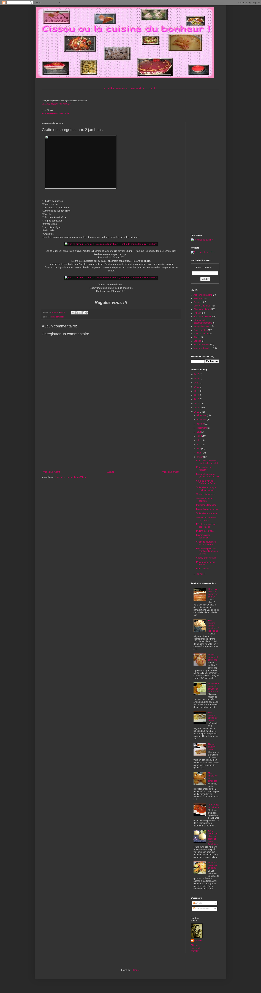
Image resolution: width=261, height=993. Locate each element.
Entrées (197, 313)
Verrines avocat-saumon (204, 499)
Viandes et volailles (203, 348)
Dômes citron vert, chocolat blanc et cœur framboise (213, 837)
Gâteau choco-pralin (206, 558)
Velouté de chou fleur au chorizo (206, 518)
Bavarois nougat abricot (207, 509)
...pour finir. (152, 88)
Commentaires (202, 908)
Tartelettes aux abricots (207, 513)
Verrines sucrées (202, 344)
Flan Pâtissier (202, 568)
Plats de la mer (201, 333)
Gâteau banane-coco (212, 747)
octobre (200, 424)
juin (199, 440)
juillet (199, 436)
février (200, 457)
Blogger (135, 970)
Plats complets (57, 317)
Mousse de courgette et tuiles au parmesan (213, 687)
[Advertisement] (111, 441)
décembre (202, 415)
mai (199, 444)
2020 (197, 382)
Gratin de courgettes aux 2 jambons (206, 543)
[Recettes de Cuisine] (202, 240)
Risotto (197, 337)
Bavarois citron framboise (203, 536)
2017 (197, 395)
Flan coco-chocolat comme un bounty (213, 593)
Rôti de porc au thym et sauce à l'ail (207, 525)
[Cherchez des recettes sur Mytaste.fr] (202, 252)
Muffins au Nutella (205, 531)
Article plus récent (51, 472)
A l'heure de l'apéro (203, 295)
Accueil (107, 88)
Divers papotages (202, 309)
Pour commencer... (120, 88)
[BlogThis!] (76, 312)
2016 (197, 399)
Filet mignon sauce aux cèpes (213, 716)
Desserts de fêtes (202, 306)
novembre (202, 419)
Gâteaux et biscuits (203, 316)
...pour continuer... (138, 88)
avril (199, 448)
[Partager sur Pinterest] (86, 312)
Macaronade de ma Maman (205, 563)
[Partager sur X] (79, 312)
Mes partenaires (201, 326)
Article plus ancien (170, 472)
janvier (200, 574)
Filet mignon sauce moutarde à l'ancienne (213, 625)
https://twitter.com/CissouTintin (55, 113)
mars (199, 453)
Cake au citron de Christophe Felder (206, 482)
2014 (197, 407)
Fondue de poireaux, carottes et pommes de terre (207, 551)
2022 (197, 378)
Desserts (198, 302)
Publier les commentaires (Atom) (70, 477)
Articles (198, 903)
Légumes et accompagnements (203, 321)
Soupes (197, 341)
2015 (197, 403)
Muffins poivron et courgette (213, 657)
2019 (197, 387)
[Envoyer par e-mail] (73, 312)
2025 (197, 374)
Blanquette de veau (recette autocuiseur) (207, 475)
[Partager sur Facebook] (83, 312)
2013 (197, 412)
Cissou (198, 940)
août (199, 432)
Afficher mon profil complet (195, 948)
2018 (197, 391)
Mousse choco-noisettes (203, 468)
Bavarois (198, 298)
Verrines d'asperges (205, 494)
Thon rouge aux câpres (213, 806)
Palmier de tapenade (206, 505)
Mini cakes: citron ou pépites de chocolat (207, 461)
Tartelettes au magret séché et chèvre (206, 488)
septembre (202, 428)
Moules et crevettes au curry (213, 865)
